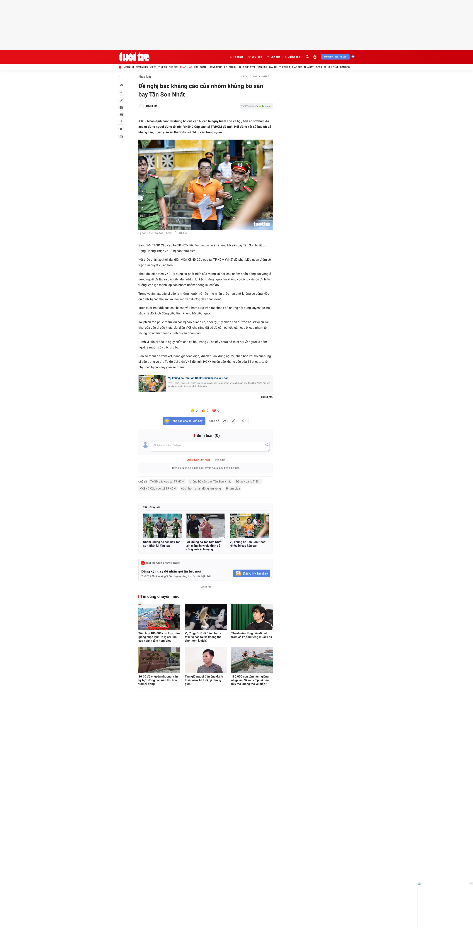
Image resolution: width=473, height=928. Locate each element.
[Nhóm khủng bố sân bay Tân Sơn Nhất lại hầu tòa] (162, 526)
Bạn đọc (345, 67)
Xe (225, 67)
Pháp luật (186, 67)
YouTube (257, 56)
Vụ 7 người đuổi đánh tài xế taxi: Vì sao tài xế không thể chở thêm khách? (203, 636)
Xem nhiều (142, 67)
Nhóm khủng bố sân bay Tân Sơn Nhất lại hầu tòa (162, 543)
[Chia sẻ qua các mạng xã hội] (243, 421)
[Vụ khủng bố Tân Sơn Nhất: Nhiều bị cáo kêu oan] (249, 526)
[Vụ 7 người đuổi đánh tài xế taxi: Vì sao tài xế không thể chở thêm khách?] (206, 617)
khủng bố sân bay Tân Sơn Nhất (210, 481)
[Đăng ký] (251, 574)
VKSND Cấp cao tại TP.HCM (158, 488)
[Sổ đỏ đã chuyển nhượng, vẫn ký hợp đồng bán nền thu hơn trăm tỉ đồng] (159, 660)
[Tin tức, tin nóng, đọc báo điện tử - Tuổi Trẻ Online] (133, 56)
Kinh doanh (200, 67)
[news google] (256, 106)
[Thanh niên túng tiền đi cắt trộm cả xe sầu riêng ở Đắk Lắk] (252, 617)
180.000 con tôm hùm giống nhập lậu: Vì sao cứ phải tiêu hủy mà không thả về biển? (250, 680)
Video (153, 67)
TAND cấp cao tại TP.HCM (167, 481)
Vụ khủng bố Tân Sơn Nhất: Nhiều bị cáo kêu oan (198, 378)
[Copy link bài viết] (234, 421)
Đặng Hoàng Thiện (248, 481)
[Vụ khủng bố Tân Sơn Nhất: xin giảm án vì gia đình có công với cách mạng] (205, 526)
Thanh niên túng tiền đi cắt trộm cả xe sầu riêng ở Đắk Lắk (251, 635)
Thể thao (284, 67)
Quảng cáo (294, 56)
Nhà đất (309, 67)
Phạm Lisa (233, 488)
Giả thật (333, 67)
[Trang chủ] (120, 67)
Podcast (238, 56)
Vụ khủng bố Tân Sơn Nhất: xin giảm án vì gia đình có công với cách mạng (204, 545)
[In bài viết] (121, 136)
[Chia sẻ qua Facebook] (225, 421)
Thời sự (162, 67)
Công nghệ (216, 67)
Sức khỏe (321, 67)
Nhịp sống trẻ (247, 67)
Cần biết (275, 56)
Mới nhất (129, 67)
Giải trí (273, 67)
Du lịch (233, 67)
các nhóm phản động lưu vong (201, 488)
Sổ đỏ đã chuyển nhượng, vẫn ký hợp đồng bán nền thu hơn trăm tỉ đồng (158, 680)
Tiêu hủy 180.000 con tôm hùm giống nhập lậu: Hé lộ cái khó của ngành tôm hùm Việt (159, 636)
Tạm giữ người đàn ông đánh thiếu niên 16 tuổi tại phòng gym (204, 680)
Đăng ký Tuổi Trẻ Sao (335, 56)
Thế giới (173, 67)
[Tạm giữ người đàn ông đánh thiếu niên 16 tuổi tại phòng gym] (206, 660)
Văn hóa (262, 67)
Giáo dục (297, 67)
